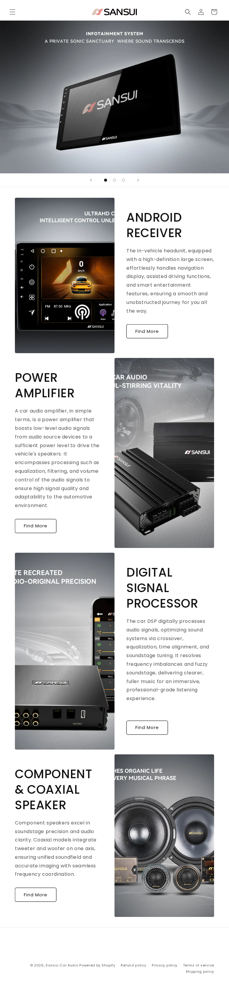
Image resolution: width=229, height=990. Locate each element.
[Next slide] (138, 180)
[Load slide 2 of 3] (114, 180)
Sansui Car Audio (62, 965)
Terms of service (198, 965)
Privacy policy (164, 965)
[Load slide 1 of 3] (105, 180)
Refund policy (133, 965)
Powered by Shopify (97, 965)
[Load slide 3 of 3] (123, 180)
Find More (147, 331)
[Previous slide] (91, 180)
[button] (12, 11)
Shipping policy (200, 971)
